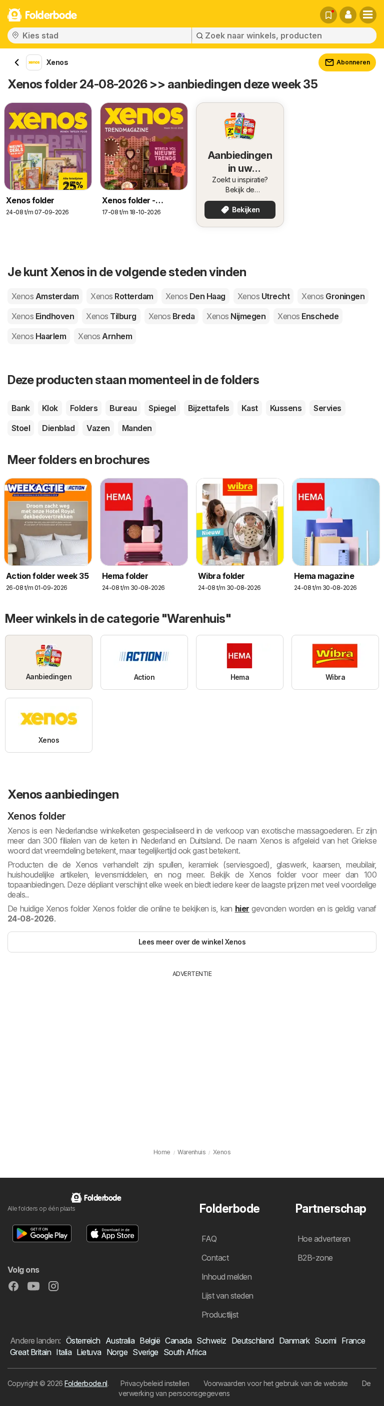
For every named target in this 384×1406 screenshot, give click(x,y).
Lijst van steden (228, 1296)
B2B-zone (315, 1258)
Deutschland (253, 1341)
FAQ (209, 1239)
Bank (21, 408)
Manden (137, 428)
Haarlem (39, 336)
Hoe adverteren (324, 1239)
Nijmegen (236, 316)
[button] (348, 14)
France (354, 1341)
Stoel (21, 428)
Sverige (145, 1352)
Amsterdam (45, 296)
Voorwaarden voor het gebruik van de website (276, 1383)
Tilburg (111, 316)
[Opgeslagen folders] (328, 14)
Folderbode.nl (85, 1383)
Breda (171, 316)
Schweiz (211, 1341)
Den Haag (196, 296)
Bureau (123, 408)
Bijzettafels (209, 408)
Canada (178, 1341)
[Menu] (368, 14)
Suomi (325, 1341)
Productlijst (220, 1315)
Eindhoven (43, 316)
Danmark (294, 1341)
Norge (117, 1352)
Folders (84, 408)
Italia (64, 1352)
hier (242, 909)
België (150, 1341)
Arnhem (105, 336)
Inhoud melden (227, 1277)
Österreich (83, 1341)
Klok (50, 408)
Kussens (286, 408)
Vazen (98, 428)
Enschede (308, 316)
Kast (250, 408)
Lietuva (88, 1352)
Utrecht (264, 296)
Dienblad (58, 428)
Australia (120, 1341)
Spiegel (162, 408)
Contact (215, 1258)
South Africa (185, 1352)
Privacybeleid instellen (154, 1383)
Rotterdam (121, 296)
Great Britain (30, 1352)
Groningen (333, 296)
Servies (327, 408)
